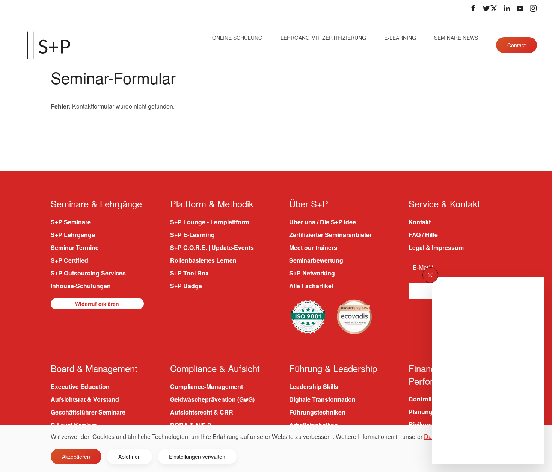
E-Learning (400, 37)
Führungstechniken (317, 412)
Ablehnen (129, 456)
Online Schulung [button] (237, 37)
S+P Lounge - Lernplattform (209, 222)
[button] (430, 275)
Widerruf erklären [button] (97, 303)
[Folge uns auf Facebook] (473, 8)
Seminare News (456, 37)
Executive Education (80, 386)
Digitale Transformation (322, 399)
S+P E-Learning (192, 234)
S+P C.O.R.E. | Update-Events (212, 247)
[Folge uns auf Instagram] (533, 8)
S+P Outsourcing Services (88, 273)
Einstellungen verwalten (197, 456)
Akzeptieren (76, 456)
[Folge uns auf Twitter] (490, 8)
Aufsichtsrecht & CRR (201, 412)
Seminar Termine (75, 247)
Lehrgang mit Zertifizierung (323, 37)
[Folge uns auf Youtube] (520, 8)
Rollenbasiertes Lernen (203, 260)
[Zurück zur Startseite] (49, 45)
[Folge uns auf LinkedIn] (507, 8)
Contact (516, 45)
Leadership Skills (313, 386)
